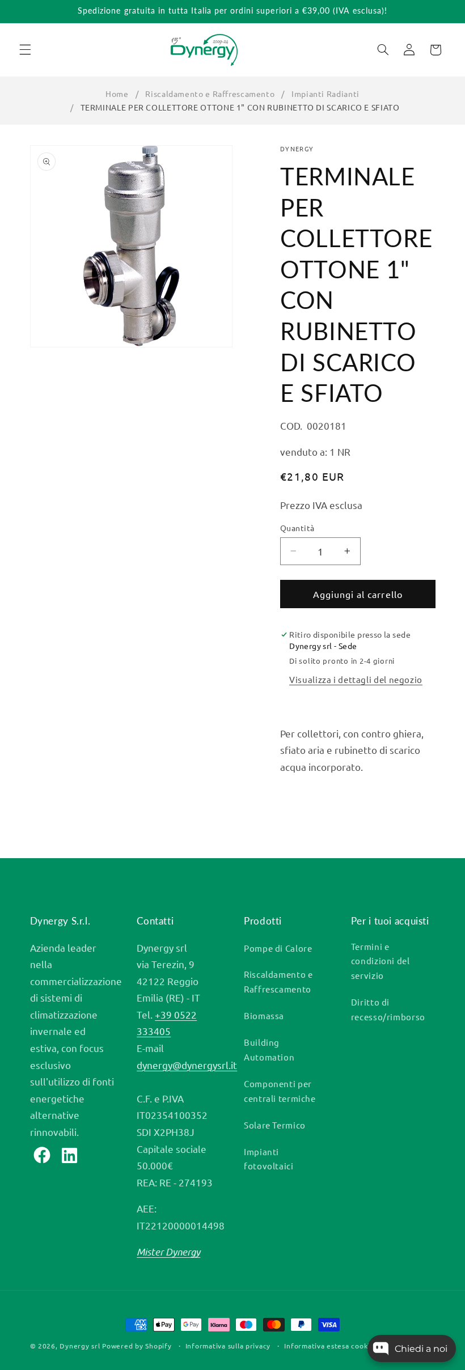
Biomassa (264, 1015)
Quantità (297, 528)
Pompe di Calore (278, 948)
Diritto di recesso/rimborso (388, 1009)
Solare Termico (275, 1124)
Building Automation (269, 1049)
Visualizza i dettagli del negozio (355, 679)
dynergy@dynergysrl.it (187, 1065)
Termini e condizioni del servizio (380, 961)
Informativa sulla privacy (227, 1345)
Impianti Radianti (325, 93)
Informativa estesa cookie (329, 1345)
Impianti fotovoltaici (269, 1159)
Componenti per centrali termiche (280, 1091)
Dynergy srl (80, 1345)
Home (117, 93)
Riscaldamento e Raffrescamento (209, 93)
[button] (25, 50)
